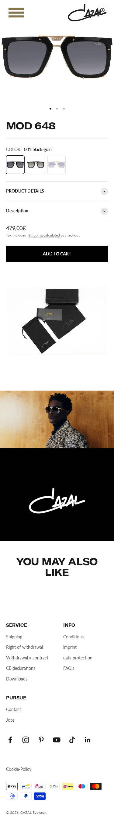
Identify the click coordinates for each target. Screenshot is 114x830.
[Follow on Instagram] (26, 740)
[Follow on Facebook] (10, 740)
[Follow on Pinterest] (41, 740)
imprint (70, 647)
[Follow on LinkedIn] (88, 740)
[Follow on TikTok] (72, 740)
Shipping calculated (44, 235)
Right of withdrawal (24, 647)
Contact (13, 709)
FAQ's (68, 668)
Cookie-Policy (18, 769)
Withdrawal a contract (27, 657)
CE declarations (20, 668)
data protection (77, 657)
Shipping (14, 636)
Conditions (73, 636)
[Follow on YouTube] (57, 740)
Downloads (16, 678)
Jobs (10, 720)
